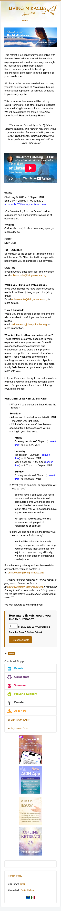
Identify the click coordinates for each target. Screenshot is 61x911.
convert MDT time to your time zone (25, 204)
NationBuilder (27, 889)
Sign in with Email (19, 728)
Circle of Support (16, 661)
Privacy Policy (15, 875)
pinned (11, 653)
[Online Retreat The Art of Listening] (30, 37)
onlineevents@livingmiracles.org (28, 275)
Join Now (20, 711)
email (22, 883)
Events (18, 668)
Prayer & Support (25, 694)
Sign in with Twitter (19, 719)
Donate (19, 702)
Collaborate (21, 677)
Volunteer (20, 685)
